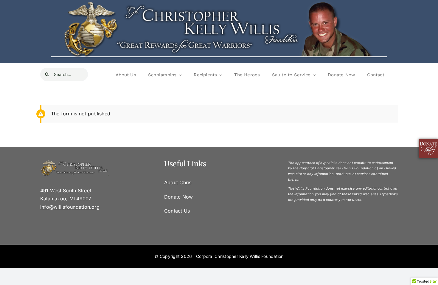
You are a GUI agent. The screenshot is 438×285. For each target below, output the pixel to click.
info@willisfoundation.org (70, 207)
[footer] (74, 162)
